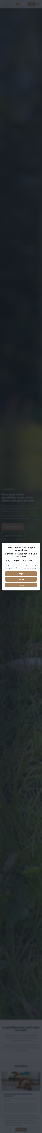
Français (21, 574)
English (21, 585)
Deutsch (21, 579)
